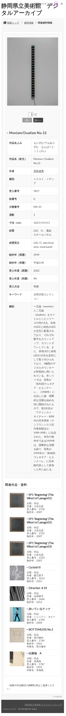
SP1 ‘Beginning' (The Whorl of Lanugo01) (40, 496)
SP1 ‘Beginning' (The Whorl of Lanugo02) (40, 520)
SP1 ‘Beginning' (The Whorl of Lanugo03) (40, 544)
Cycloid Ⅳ (35, 567)
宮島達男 (39, 171)
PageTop (58, 696)
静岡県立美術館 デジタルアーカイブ (43, 704)
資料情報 (29, 22)
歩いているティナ (40, 608)
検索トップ (13, 22)
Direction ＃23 (38, 588)
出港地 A (35, 653)
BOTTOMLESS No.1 (41, 629)
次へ (38, 120)
